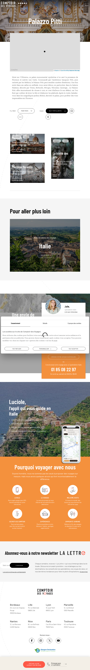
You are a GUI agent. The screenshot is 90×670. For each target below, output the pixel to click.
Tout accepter (73, 348)
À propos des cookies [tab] (74, 323)
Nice (30, 621)
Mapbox (57, 70)
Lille (30, 604)
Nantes (14, 621)
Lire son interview (71, 312)
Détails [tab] (45, 323)
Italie (45, 242)
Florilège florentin (22, 167)
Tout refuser (16, 348)
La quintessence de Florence (23, 136)
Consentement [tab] (15, 323)
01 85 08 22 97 (63, 369)
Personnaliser (44, 348)
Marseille (68, 604)
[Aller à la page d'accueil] (8, 4)
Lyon (48, 604)
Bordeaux (15, 604)
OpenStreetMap (65, 70)
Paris (48, 621)
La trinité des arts (60, 155)
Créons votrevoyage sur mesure (34, 664)
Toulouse (68, 621)
